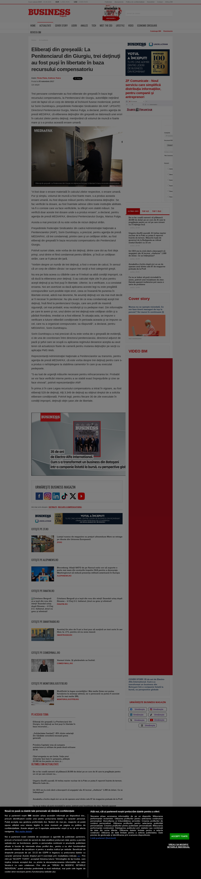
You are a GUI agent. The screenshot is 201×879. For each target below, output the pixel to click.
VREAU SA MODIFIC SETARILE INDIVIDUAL (178, 845)
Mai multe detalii (23, 831)
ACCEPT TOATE (179, 836)
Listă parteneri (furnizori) (103, 838)
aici (78, 856)
